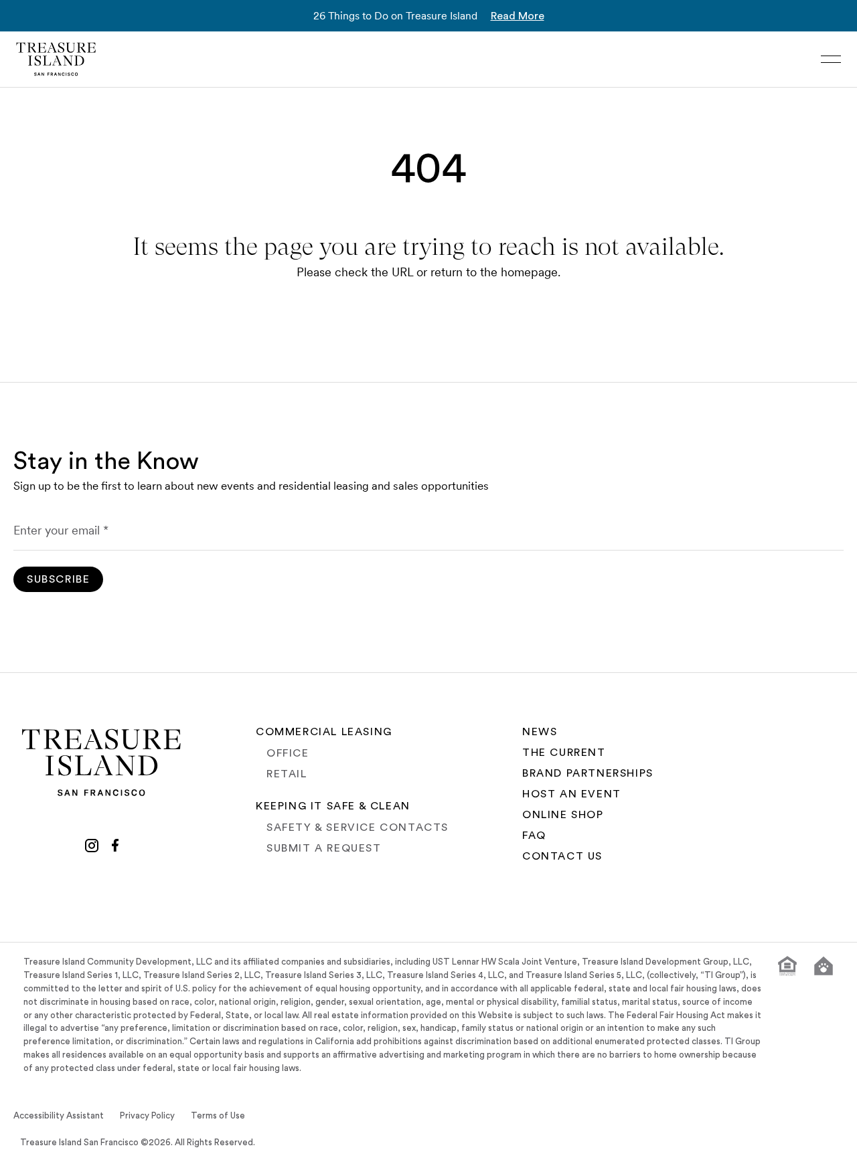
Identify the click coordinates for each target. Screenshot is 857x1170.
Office (287, 753)
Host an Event (571, 794)
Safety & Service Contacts (357, 827)
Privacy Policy (147, 1115)
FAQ (534, 835)
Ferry (666, 1148)
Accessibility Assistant (58, 1115)
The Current (564, 752)
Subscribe (58, 579)
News (539, 731)
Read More (517, 16)
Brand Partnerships (587, 773)
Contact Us (562, 856)
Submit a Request (324, 848)
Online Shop (563, 814)
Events (440, 1148)
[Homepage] (56, 59)
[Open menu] (831, 59)
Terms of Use (218, 1115)
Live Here (202, 1148)
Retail (286, 774)
